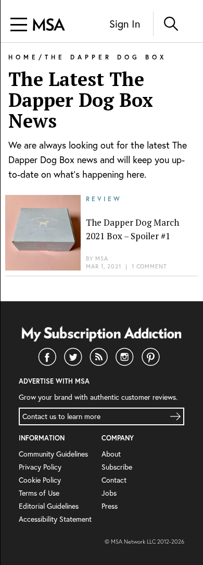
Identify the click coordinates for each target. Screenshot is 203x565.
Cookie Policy (40, 480)
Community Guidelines (53, 454)
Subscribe (117, 467)
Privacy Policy (40, 467)
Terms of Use (39, 493)
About (111, 454)
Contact (114, 480)
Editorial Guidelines (49, 506)
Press (110, 506)
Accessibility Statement (55, 519)
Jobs (109, 493)
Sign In (124, 24)
